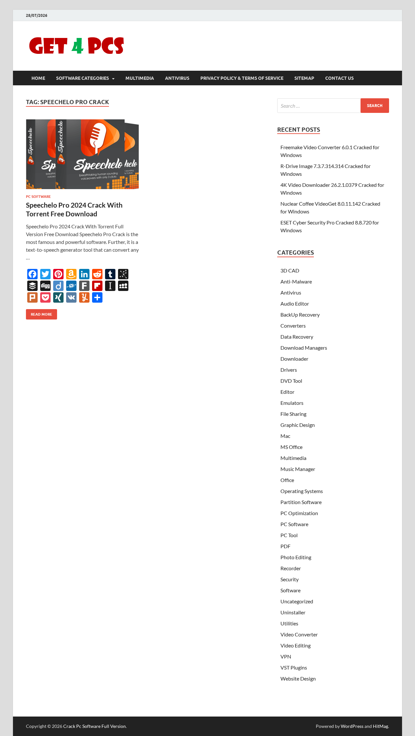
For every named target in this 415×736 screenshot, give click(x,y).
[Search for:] (333, 105)
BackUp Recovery (300, 314)
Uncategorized (296, 601)
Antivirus (177, 78)
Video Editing (295, 645)
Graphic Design (297, 425)
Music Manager (297, 469)
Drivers (288, 370)
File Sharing (293, 414)
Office (287, 480)
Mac (285, 436)
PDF (285, 546)
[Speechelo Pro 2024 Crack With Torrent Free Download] (82, 154)
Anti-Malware (296, 281)
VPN (285, 656)
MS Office (291, 447)
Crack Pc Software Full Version (94, 726)
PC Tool (289, 535)
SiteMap (304, 78)
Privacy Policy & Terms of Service (241, 78)
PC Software (38, 196)
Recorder (290, 568)
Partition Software (301, 502)
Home (38, 78)
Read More (39, 313)
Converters (293, 325)
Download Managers (303, 347)
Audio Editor (294, 303)
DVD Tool (291, 381)
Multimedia (139, 78)
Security (289, 579)
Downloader (294, 359)
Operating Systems (301, 491)
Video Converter (299, 634)
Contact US (339, 78)
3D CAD (289, 270)
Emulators (291, 403)
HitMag (380, 726)
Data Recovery (296, 336)
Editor (287, 392)
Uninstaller (292, 612)
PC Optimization (299, 513)
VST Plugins (293, 667)
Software (290, 590)
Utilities (289, 623)
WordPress (352, 726)
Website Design (298, 678)
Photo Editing (295, 557)
